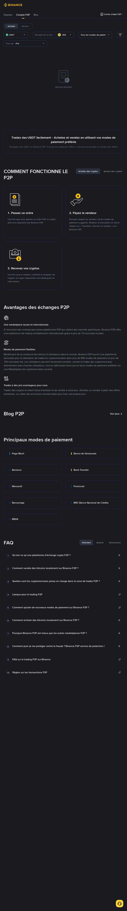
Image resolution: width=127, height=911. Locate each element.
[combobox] (16, 35)
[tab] (8, 15)
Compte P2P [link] (23, 14)
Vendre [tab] (25, 26)
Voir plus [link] (115, 413)
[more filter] (120, 35)
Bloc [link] (36, 14)
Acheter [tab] (11, 26)
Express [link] (8, 14)
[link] (33, 453)
